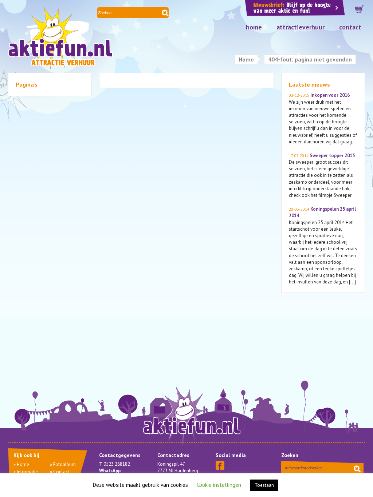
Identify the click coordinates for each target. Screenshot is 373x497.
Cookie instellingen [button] (219, 484)
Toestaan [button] (264, 485)
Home (254, 27)
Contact (350, 27)
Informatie (27, 472)
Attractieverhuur (300, 27)
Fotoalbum (64, 464)
